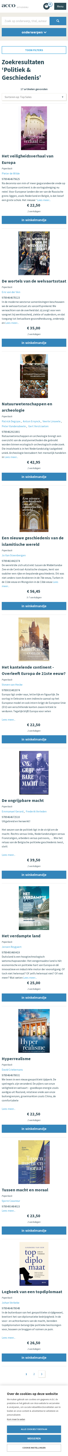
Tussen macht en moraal (25, 1190)
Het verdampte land (21, 936)
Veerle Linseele (52, 421)
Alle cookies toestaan (34, 1429)
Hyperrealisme (16, 1058)
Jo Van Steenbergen (14, 555)
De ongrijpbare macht (23, 800)
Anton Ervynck (32, 421)
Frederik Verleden (36, 811)
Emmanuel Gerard (13, 811)
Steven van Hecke (12, 684)
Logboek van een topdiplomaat (32, 1291)
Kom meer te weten (16, 1419)
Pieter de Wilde (11, 173)
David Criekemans (12, 1069)
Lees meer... (44, 200)
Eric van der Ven (11, 292)
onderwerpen (32, 32)
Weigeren (34, 1438)
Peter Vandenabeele (14, 426)
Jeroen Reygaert (12, 947)
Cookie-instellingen (34, 1448)
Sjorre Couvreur (11, 1201)
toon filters (34, 50)
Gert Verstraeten (38, 426)
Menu (60, 6)
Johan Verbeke (10, 1302)
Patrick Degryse (11, 421)
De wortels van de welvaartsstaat (34, 281)
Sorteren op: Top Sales (18, 97)
